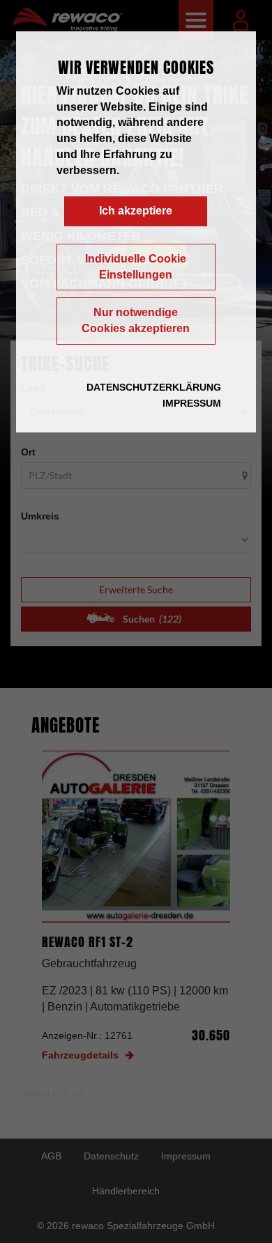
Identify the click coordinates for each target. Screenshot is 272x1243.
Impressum (192, 403)
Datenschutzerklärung (153, 387)
